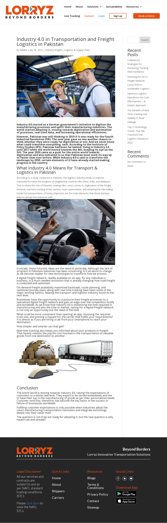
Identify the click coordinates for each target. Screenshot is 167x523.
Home (67, 6)
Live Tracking (72, 16)
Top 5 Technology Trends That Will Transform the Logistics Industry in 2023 (137, 134)
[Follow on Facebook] (118, 478)
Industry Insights (54, 50)
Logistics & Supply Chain (77, 50)
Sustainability (114, 6)
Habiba (23, 50)
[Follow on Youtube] (131, 478)
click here (32, 503)
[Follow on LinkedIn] (124, 478)
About (79, 6)
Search (145, 40)
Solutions (93, 6)
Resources (132, 6)
